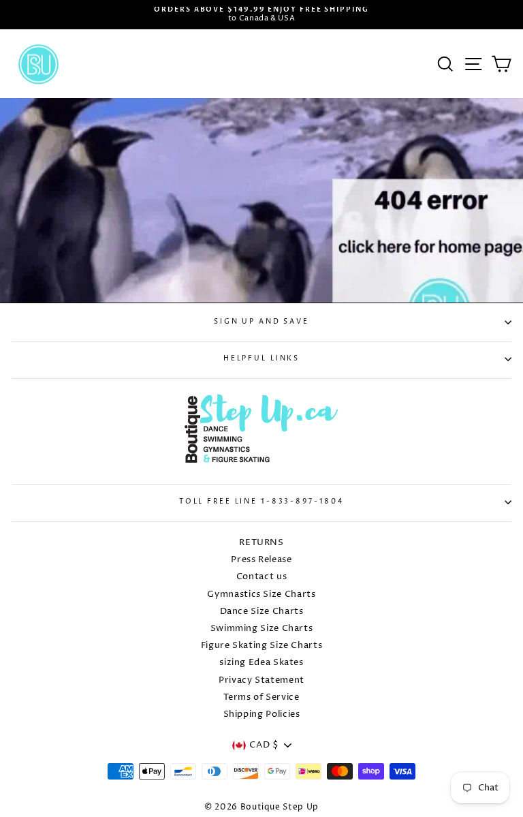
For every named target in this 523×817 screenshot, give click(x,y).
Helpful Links (261, 358)
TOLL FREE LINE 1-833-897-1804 (261, 501)
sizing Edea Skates (261, 662)
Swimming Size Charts (261, 628)
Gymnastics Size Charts (261, 594)
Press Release (261, 560)
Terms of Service (261, 697)
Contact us (261, 577)
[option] (261, 14)
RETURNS (261, 543)
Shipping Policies (261, 714)
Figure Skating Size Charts (262, 645)
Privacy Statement (261, 680)
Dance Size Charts (262, 611)
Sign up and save (261, 322)
